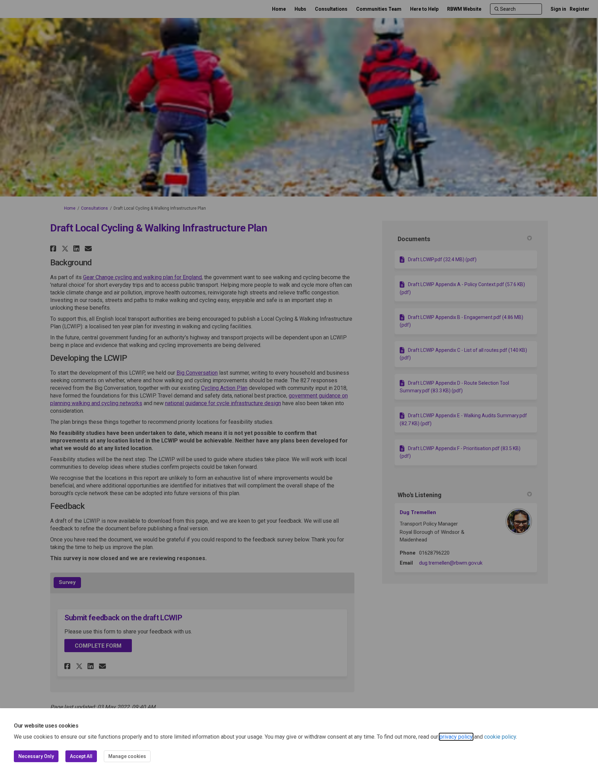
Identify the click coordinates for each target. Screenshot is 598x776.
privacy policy (456, 736)
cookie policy (500, 736)
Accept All (81, 756)
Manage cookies (127, 756)
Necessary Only (36, 756)
